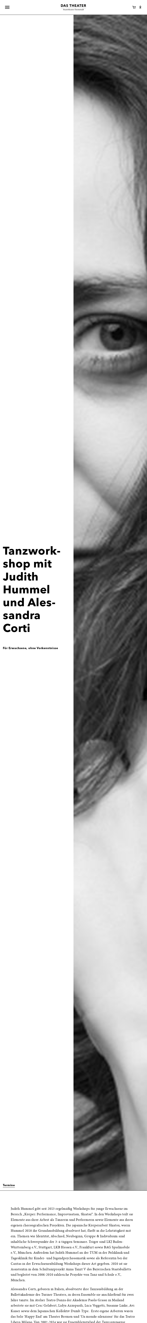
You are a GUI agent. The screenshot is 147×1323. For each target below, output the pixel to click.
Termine (9, 1185)
